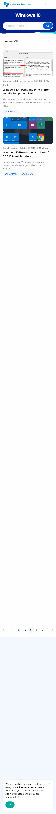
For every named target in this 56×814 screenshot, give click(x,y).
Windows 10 (10, 111)
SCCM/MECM (10, 174)
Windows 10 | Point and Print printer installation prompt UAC (26, 91)
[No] (49, 783)
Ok (10, 805)
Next (51, 630)
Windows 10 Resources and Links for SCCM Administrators (27, 154)
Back (4, 630)
